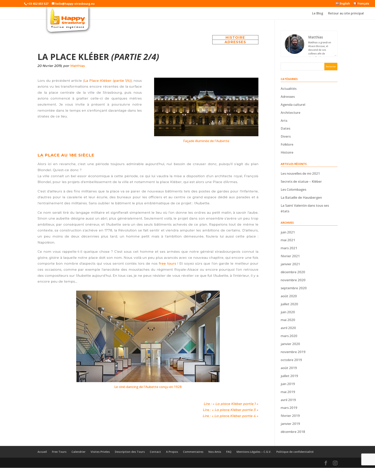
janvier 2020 (290, 344)
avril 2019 (288, 400)
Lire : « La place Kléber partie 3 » (230, 410)
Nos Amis (214, 452)
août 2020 (289, 296)
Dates (285, 128)
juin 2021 (288, 232)
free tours (167, 263)
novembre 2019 (293, 352)
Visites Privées (100, 452)
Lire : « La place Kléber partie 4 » (230, 416)
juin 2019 (288, 384)
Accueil (42, 452)
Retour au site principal (346, 13)
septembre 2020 (294, 288)
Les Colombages (293, 189)
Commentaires (193, 452)
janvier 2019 (290, 423)
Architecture (290, 112)
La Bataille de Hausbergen (301, 197)
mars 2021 (289, 248)
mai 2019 (288, 392)
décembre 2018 (293, 431)
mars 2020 (289, 336)
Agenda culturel (293, 104)
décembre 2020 (293, 272)
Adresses (235, 42)
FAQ (228, 452)
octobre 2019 (291, 360)
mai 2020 (288, 320)
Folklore (287, 144)
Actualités (288, 88)
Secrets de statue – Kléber (301, 181)
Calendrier (78, 452)
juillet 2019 (289, 376)
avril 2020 (288, 328)
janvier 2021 (290, 264)
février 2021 (290, 256)
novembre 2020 (293, 280)
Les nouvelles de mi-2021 (300, 173)
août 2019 (289, 368)
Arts (284, 120)
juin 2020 (288, 312)
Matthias (77, 66)
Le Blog (317, 13)
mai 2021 (288, 240)
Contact (155, 452)
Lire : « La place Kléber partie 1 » (231, 404)
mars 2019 (289, 407)
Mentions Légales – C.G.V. (254, 452)
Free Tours (59, 452)
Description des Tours (130, 452)
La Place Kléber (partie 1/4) (107, 81)
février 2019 (290, 415)
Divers (286, 136)
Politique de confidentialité (294, 452)
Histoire (235, 37)
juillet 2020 (289, 304)
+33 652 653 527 (37, 3)
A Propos (172, 452)
